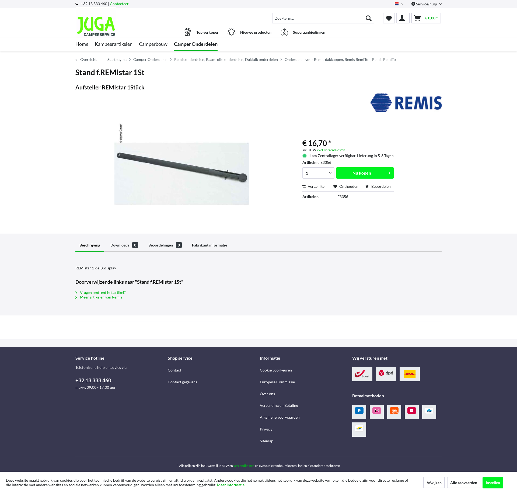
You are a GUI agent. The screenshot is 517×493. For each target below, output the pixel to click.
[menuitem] (323, 18)
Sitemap (266, 441)
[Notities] (389, 18)
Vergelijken (317, 186)
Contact (174, 370)
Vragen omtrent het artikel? (102, 292)
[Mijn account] (403, 18)
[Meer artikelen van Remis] (406, 102)
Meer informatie (230, 484)
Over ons (267, 393)
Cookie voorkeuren (276, 370)
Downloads (123, 245)
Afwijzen (434, 482)
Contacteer (119, 3)
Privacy (266, 429)
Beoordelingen (164, 245)
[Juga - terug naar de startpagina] (121, 15)
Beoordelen (381, 186)
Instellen (493, 482)
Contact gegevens (182, 382)
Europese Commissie (277, 382)
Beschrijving (89, 245)
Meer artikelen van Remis (100, 297)
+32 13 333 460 (93, 380)
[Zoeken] (368, 18)
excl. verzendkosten (331, 150)
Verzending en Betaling (279, 405)
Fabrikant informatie (209, 245)
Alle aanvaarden (463, 482)
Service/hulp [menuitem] (426, 4)
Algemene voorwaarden (280, 417)
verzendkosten (243, 466)
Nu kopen (361, 172)
